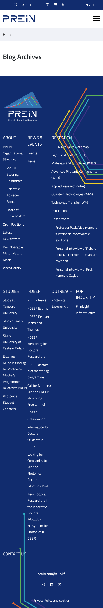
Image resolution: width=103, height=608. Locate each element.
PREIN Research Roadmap (70, 146)
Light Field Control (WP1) (69, 155)
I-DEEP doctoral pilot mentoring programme (38, 371)
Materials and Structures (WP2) (74, 163)
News (31, 161)
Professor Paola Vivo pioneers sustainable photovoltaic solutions (76, 234)
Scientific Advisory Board (13, 195)
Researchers (60, 218)
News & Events (35, 140)
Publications (60, 210)
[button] (22, 5)
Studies (11, 291)
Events (32, 153)
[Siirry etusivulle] (19, 19)
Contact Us (14, 554)
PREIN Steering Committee (15, 174)
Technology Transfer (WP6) (70, 202)
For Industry (85, 294)
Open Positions (13, 224)
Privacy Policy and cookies (51, 600)
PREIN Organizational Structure (13, 153)
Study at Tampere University (10, 306)
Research (62, 137)
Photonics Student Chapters (10, 402)
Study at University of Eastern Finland (14, 342)
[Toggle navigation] (96, 19)
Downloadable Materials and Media (13, 253)
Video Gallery (12, 267)
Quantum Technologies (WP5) (72, 194)
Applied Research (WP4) (68, 186)
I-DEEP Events (37, 308)
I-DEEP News (36, 300)
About (9, 137)
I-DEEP (33, 291)
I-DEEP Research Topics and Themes (39, 323)
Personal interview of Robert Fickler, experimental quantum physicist (76, 255)
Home (7, 34)
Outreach (62, 291)
